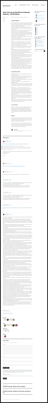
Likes (37, 28)
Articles (37, 27)
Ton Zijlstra (6, 204)
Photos (37, 30)
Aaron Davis (6, 171)
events (16, 302)
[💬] (5, 319)
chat (12, 302)
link (13, 109)
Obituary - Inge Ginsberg (40, 20)
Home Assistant (24, 58)
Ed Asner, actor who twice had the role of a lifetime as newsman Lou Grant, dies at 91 (40, 18)
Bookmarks (37, 29)
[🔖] (5, 330)
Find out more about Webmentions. (20, 372)
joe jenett (6, 163)
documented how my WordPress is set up (17, 207)
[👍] (5, 325)
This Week (37, 12)
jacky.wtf (6, 310)
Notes (37, 34)
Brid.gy (11, 281)
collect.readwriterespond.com (12, 171)
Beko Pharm (6, 179)
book (3, 157)
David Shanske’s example (8, 207)
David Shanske (6, 5)
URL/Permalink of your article (6, 374)
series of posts (19, 174)
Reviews (37, 33)
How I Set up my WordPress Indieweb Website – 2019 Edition (11, 143)
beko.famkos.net (10, 179)
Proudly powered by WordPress (17, 399)
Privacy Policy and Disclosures (10, 399)
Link (18, 22)
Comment (4, 344)
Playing (37, 32)
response (14, 219)
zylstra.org (10, 204)
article (19, 17)
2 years (36, 14)
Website (4, 363)
